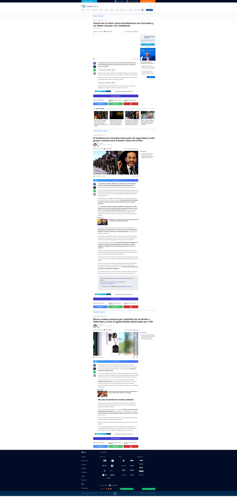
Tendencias (112, 9)
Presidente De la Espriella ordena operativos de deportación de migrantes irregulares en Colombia (123, 220)
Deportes (106, 9)
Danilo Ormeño (98, 28)
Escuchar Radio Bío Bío (148, 1)
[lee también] (102, 222)
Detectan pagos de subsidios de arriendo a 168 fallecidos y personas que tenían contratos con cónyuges (123, 392)
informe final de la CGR (113, 379)
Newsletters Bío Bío (120, 1)
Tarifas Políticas (85, 488)
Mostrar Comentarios (115, 95)
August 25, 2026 (127, 286)
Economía (101, 9)
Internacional (95, 9)
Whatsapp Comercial (128, 488)
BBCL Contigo (130, 9)
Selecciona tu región (87, 1)
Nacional (88, 9)
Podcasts (83, 9)
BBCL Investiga (123, 9)
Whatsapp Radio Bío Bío (149, 488)
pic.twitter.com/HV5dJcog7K (107, 283)
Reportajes (84, 480)
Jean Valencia (100, 143)
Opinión (117, 9)
